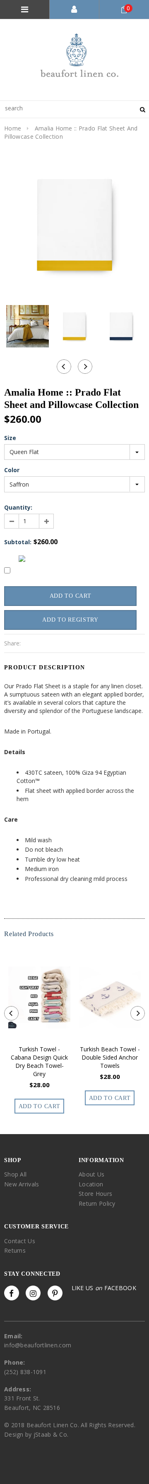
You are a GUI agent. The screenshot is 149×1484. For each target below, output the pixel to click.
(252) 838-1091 (25, 1372)
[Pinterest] (55, 1293)
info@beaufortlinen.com (37, 1345)
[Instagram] (33, 1293)
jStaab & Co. (51, 1434)
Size (10, 438)
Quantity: (18, 507)
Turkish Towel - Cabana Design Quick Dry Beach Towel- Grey (39, 1061)
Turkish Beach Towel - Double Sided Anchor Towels (110, 1057)
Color (11, 470)
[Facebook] (11, 1293)
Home (12, 128)
